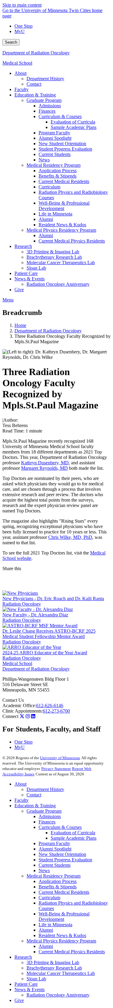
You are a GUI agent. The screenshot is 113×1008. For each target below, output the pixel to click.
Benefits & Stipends (58, 886)
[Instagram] (28, 716)
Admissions (50, 816)
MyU (19, 31)
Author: (10, 420)
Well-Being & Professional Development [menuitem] (64, 205)
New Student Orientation (62, 854)
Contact (34, 794)
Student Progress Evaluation (65, 859)
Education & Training (35, 805)
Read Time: (13, 430)
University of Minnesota (60, 758)
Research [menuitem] (23, 246)
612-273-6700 (56, 710)
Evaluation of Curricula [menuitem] (73, 121)
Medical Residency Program (53, 875)
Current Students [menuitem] (55, 154)
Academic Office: (19, 705)
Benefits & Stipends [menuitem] (58, 176)
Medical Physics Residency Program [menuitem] (61, 230)
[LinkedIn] (56, 586)
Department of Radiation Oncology (36, 52)
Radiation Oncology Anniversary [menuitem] (58, 284)
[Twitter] (22, 716)
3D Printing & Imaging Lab (53, 962)
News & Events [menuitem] (29, 278)
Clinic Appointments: (22, 710)
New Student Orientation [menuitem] (62, 143)
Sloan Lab (36, 978)
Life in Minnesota (55, 924)
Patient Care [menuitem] (26, 273)
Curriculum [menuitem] (49, 186)
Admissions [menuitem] (50, 105)
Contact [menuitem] (34, 84)
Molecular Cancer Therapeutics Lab (61, 973)
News (44, 870)
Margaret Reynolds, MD (44, 468)
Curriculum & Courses (60, 827)
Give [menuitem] (19, 289)
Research (23, 957)
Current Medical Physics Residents (72, 951)
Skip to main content (22, 5)
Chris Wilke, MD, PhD (70, 537)
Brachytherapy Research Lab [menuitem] (54, 257)
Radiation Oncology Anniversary (58, 994)
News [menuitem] (44, 159)
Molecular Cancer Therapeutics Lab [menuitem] (61, 262)
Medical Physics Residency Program (61, 940)
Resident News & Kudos (62, 935)
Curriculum (49, 897)
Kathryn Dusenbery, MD (45, 462)
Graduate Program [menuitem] (44, 100)
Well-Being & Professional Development (64, 916)
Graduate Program (44, 811)
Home (20, 325)
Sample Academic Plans (73, 838)
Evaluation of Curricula (73, 832)
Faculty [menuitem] (21, 89)
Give (19, 1000)
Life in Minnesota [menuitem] (55, 213)
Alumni (46, 930)
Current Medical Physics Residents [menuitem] (72, 240)
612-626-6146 (49, 705)
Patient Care (26, 984)
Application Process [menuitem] (58, 170)
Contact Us (13, 700)
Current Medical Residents (64, 892)
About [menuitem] (20, 73)
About (20, 784)
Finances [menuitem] (47, 111)
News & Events (29, 989)
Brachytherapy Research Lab (54, 967)
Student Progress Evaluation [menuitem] (65, 148)
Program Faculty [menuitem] (54, 132)
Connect (10, 716)
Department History (45, 789)
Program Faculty (54, 843)
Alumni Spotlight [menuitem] (55, 138)
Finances (47, 821)
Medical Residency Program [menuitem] (53, 165)
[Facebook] (56, 576)
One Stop (23, 26)
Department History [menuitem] (45, 78)
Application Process (58, 881)
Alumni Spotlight (55, 848)
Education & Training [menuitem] (35, 94)
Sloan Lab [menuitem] (36, 267)
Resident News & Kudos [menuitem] (62, 224)
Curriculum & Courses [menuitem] (60, 116)
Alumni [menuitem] (46, 219)
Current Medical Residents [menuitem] (64, 181)
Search (11, 42)
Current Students (55, 865)
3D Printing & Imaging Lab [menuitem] (53, 251)
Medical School (17, 63)
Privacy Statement (56, 768)
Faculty (21, 800)
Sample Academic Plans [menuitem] (73, 127)
